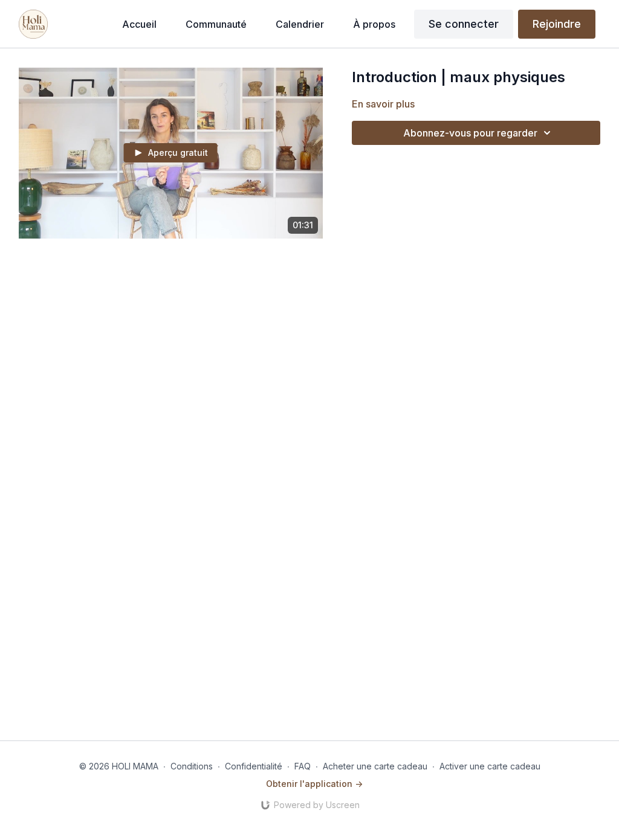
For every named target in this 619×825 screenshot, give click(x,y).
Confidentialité (253, 766)
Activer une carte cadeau (489, 766)
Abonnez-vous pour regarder (470, 133)
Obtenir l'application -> (314, 783)
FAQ (302, 766)
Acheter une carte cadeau (375, 766)
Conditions (191, 766)
